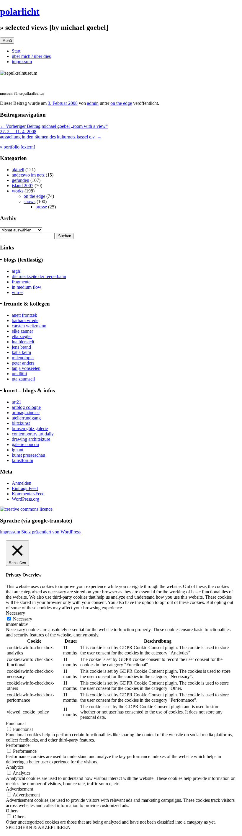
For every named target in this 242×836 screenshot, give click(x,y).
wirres (17, 292)
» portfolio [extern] (17, 146)
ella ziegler (22, 336)
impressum (22, 61)
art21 (16, 401)
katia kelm (21, 352)
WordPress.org (25, 499)
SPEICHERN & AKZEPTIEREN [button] (38, 827)
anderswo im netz (28, 174)
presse (41, 206)
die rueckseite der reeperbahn (39, 276)
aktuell (18, 169)
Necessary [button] (15, 612)
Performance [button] (18, 745)
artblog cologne (26, 407)
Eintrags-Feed (25, 488)
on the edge (121, 103)
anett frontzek (24, 315)
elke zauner (22, 331)
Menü (7, 40)
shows (29, 201)
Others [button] (12, 810)
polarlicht (20, 11)
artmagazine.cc (26, 412)
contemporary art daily (33, 433)
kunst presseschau (28, 455)
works (17, 190)
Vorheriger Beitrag (20, 126)
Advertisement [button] (19, 788)
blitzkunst (21, 423)
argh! (17, 271)
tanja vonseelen (26, 368)
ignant (17, 449)
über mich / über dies (31, 56)
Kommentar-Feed (28, 493)
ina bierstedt (23, 341)
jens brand (21, 347)
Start (16, 50)
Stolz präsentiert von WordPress (51, 531)
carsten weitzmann (29, 325)
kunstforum (22, 460)
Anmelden (21, 483)
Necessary (22, 618)
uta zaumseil (23, 378)
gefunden (20, 180)
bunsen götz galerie (30, 428)
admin (93, 103)
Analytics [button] (15, 767)
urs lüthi (19, 373)
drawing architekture (31, 439)
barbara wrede (25, 320)
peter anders (23, 362)
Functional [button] (16, 723)
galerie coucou (25, 444)
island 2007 (22, 185)
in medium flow (26, 287)
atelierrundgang (26, 417)
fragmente (21, 281)
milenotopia (23, 357)
